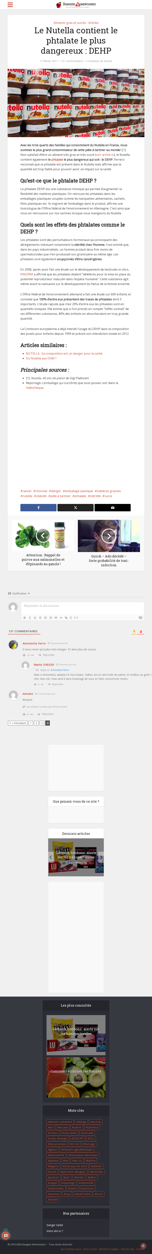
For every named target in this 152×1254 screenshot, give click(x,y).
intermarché (57, 1155)
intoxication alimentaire (84, 1155)
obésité (41, 496)
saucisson (88, 1188)
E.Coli (75, 1144)
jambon (54, 1160)
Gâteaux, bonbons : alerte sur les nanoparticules (76, 854)
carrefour (92, 1127)
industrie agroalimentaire (78, 1149)
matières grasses (109, 491)
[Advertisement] (76, 442)
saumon (55, 1194)
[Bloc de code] (61, 618)
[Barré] (40, 618)
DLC (91, 1138)
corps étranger (58, 1138)
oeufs (53, 1171)
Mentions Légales (109, 1249)
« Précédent (19, 723)
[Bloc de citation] (55, 618)
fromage (89, 1144)
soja (67, 1194)
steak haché (83, 1194)
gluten (53, 1149)
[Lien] (66, 618)
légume (54, 1166)
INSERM (27, 274)
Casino (54, 1133)
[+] (76, 617)
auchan (96, 1122)
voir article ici (105, 155)
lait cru (78, 1160)
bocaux (63, 1127)
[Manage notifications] (143, 1246)
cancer (27, 491)
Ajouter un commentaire (76, 1082)
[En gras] (24, 618)
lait (66, 1160)
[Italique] (29, 618)
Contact (140, 1249)
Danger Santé (55, 1225)
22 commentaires (76, 1040)
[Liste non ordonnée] (50, 618)
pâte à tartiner (60, 496)
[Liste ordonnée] (45, 618)
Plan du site (127, 1249)
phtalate (57, 159)
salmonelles (57, 1188)
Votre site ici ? (55, 1231)
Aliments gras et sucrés (70, 23)
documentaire (58, 1144)
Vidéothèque (35, 388)
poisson (54, 1177)
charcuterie (70, 1133)
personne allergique (74, 1171)
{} (71, 617)
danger (56, 491)
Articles (93, 23)
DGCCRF (78, 1138)
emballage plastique (79, 491)
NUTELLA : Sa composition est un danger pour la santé (64, 353)
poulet (80, 1177)
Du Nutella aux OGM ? (41, 358)
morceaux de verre (75, 1166)
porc (67, 1177)
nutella (27, 496)
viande (53, 1199)
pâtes (92, 1177)
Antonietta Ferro (59, 670)
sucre (108, 496)
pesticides (97, 1171)
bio (51, 1127)
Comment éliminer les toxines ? (76, 1073)
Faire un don (90, 1249)
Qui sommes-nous (71, 1249)
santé (73, 1188)
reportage (69, 1183)
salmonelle (86, 1183)
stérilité (95, 496)
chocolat (41, 491)
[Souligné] (35, 618)
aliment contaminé (61, 1122)
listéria (91, 1160)
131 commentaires (72, 61)
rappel (53, 1183)
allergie (82, 1122)
